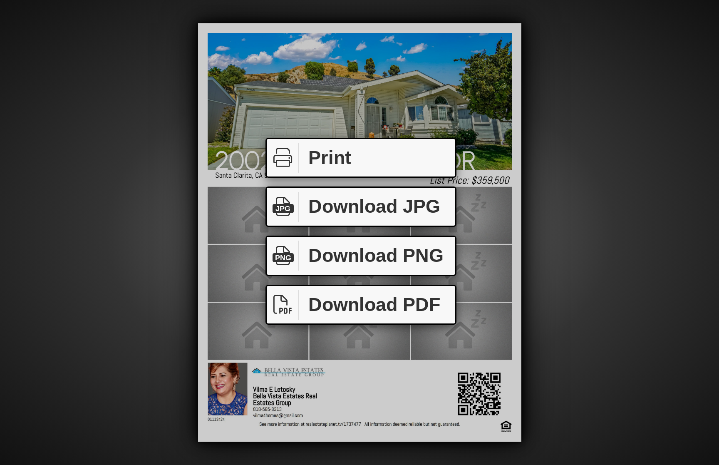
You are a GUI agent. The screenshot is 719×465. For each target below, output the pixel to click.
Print (329, 157)
